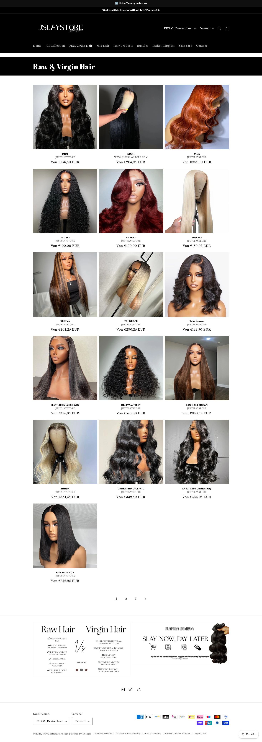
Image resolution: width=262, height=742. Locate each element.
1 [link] (116, 598)
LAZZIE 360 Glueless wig (196, 488)
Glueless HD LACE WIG (131, 488)
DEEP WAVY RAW (131, 404)
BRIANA (65, 321)
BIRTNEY (197, 237)
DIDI (65, 153)
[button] (219, 28)
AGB (146, 733)
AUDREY (65, 237)
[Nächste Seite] (145, 599)
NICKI (131, 153)
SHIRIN (65, 488)
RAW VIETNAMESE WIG (65, 404)
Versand (156, 733)
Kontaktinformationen (177, 733)
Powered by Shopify (80, 734)
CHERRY (131, 237)
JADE (197, 153)
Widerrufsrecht (103, 733)
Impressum (200, 733)
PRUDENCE (131, 321)
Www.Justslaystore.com (55, 734)
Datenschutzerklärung (127, 733)
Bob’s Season (196, 321)
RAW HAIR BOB (65, 572)
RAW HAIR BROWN (197, 404)
